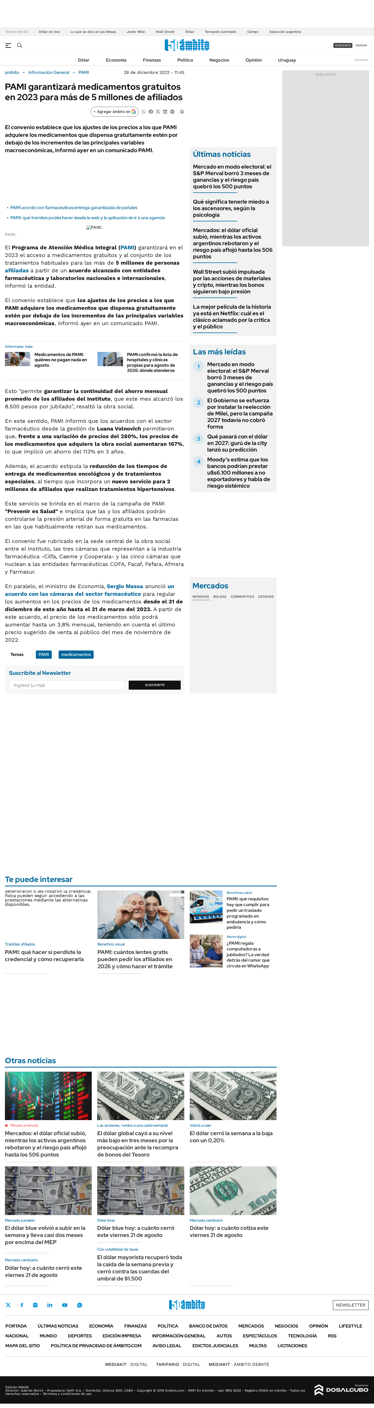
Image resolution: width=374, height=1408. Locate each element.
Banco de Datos (208, 1326)
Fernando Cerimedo (220, 32)
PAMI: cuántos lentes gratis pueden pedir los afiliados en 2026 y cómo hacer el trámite (135, 959)
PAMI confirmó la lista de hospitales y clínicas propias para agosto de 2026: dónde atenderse (152, 362)
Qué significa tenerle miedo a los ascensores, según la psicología (231, 208)
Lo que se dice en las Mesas (93, 32)
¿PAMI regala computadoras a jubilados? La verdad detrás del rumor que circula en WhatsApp (248, 954)
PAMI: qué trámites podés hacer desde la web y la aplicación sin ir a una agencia (87, 218)
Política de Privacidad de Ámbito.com (96, 1346)
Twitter (8, 1305)
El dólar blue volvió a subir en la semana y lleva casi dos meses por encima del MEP (45, 1235)
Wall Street (165, 32)
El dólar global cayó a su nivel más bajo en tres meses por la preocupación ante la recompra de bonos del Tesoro (137, 1144)
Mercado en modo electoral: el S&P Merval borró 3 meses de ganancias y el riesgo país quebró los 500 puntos (232, 176)
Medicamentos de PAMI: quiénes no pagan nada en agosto (60, 360)
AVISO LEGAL (167, 1346)
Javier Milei (136, 32)
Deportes (80, 1336)
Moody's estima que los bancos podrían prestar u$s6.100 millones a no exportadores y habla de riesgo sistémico (238, 472)
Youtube (64, 1305)
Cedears (266, 597)
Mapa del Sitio (22, 1346)
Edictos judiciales (215, 1346)
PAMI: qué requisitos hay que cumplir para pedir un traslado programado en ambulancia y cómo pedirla (248, 913)
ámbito (12, 72)
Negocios (219, 60)
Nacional (17, 1336)
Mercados (251, 1326)
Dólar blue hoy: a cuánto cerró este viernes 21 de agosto (135, 1231)
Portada (16, 1326)
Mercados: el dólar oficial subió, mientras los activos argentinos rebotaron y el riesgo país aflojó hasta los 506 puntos (233, 243)
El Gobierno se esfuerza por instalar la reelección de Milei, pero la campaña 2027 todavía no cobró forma (240, 413)
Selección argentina (285, 32)
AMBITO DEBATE (239, 1364)
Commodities (242, 597)
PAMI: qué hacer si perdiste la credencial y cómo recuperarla (44, 956)
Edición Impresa (122, 1336)
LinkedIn (49, 1305)
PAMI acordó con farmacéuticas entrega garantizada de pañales (73, 207)
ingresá (361, 45)
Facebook (22, 1305)
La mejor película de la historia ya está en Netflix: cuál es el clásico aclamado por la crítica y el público (232, 316)
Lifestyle (350, 1326)
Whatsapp (79, 1305)
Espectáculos (260, 1336)
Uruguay (287, 60)
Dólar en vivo (49, 32)
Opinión (254, 60)
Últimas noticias (58, 1326)
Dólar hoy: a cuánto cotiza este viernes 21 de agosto (229, 1231)
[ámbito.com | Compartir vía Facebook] (151, 111)
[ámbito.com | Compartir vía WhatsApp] (144, 111)
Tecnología (302, 1336)
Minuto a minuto (24, 1125)
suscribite (343, 45)
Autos (224, 1336)
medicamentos (76, 654)
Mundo (48, 1336)
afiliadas (17, 270)
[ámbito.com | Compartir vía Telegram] (172, 111)
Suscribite (155, 685)
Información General (48, 72)
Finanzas (152, 60)
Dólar (189, 32)
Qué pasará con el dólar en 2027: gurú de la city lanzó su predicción (237, 443)
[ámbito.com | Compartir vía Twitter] (158, 111)
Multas (258, 1346)
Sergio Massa (125, 586)
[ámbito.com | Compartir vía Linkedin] (165, 111)
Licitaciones (292, 1346)
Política (185, 60)
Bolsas (219, 597)
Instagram (35, 1305)
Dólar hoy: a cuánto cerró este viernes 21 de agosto (43, 1271)
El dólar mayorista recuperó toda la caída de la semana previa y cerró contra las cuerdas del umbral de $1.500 (139, 1268)
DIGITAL (126, 1364)
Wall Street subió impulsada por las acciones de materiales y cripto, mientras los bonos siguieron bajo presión (232, 281)
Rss (332, 1336)
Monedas (200, 597)
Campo (252, 32)
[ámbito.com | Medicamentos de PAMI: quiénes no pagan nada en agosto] (17, 359)
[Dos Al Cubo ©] (342, 1389)
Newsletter (361, 59)
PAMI (84, 72)
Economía (116, 60)
